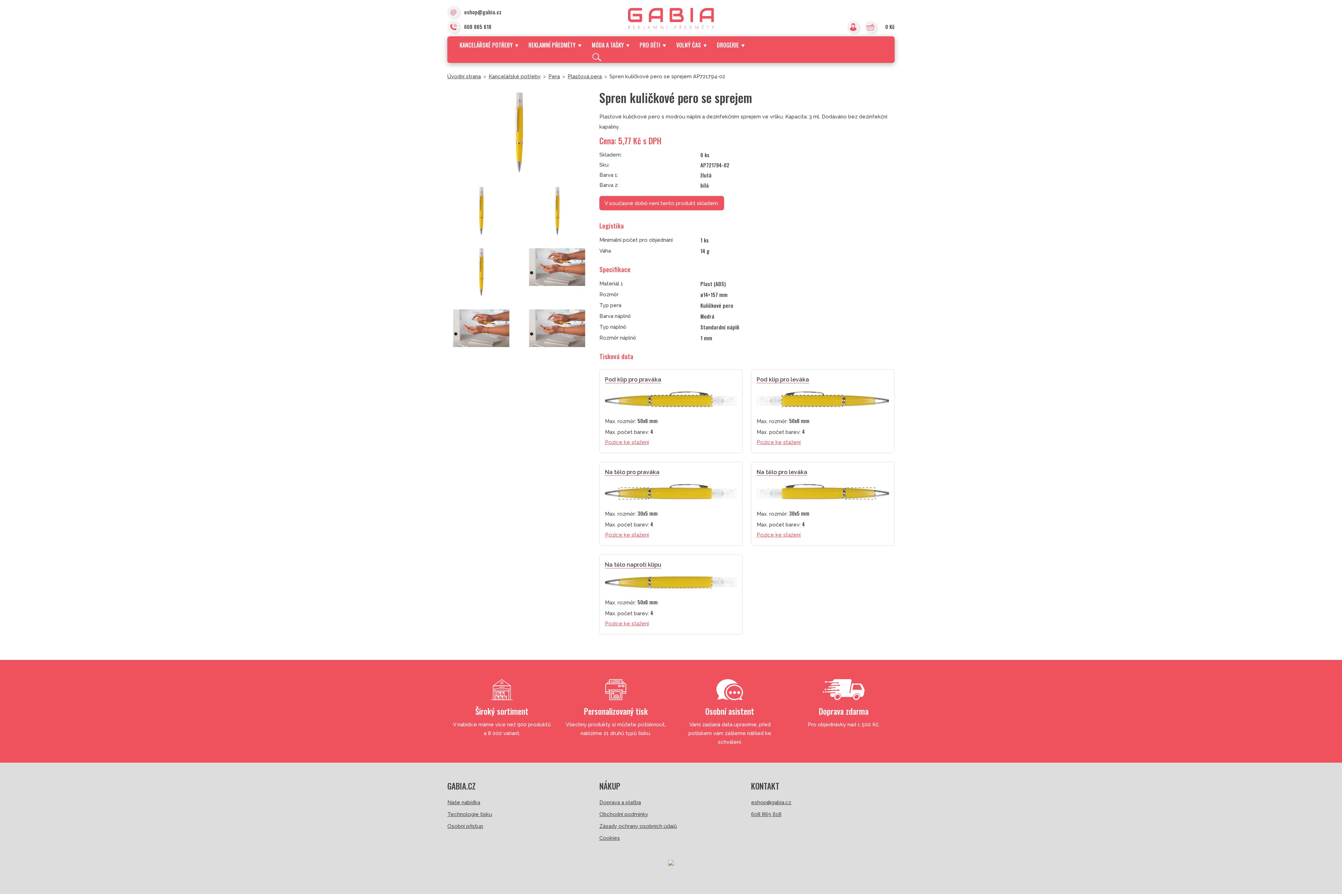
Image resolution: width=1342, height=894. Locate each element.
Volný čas (688, 45)
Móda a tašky (608, 45)
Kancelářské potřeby (486, 45)
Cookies (609, 838)
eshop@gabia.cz (483, 12)
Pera (554, 76)
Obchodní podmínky (623, 814)
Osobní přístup (465, 826)
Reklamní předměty (552, 45)
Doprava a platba (620, 802)
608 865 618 (477, 26)
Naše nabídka (463, 802)
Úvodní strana (464, 76)
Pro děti (650, 45)
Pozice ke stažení (627, 442)
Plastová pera (585, 76)
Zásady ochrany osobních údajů (638, 826)
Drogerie (728, 45)
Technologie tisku (469, 814)
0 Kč (890, 26)
